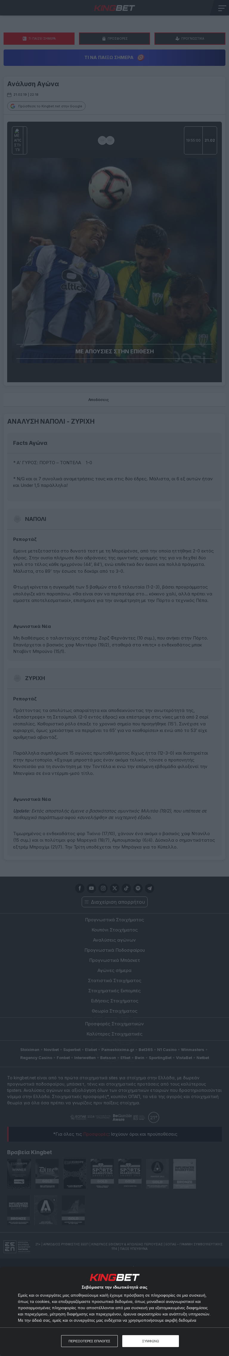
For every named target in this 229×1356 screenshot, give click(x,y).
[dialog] (114, 1311)
